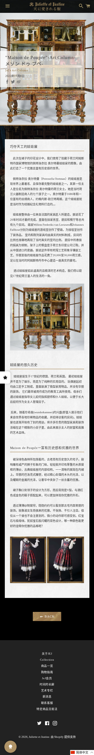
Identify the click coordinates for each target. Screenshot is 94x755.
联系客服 (47, 702)
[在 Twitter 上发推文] (13, 81)
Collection (47, 659)
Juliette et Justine (39, 736)
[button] (82, 752)
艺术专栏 (47, 690)
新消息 (47, 696)
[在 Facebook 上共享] (7, 82)
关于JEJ (47, 653)
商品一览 (47, 665)
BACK (49, 616)
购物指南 (47, 672)
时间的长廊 (47, 684)
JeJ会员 (47, 678)
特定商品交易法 (47, 709)
